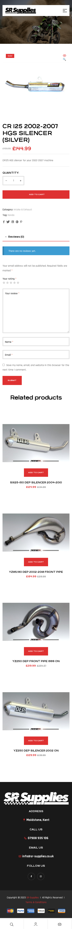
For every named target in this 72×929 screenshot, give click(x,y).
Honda (11, 215)
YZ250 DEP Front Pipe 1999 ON (36, 661)
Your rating (9, 279)
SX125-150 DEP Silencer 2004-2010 (36, 482)
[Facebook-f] (31, 876)
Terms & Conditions (36, 902)
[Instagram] (40, 876)
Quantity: (11, 172)
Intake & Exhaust (23, 209)
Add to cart (37, 194)
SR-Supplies (32, 897)
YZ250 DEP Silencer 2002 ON (36, 750)
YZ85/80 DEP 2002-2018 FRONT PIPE (36, 571)
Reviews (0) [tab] (16, 236)
